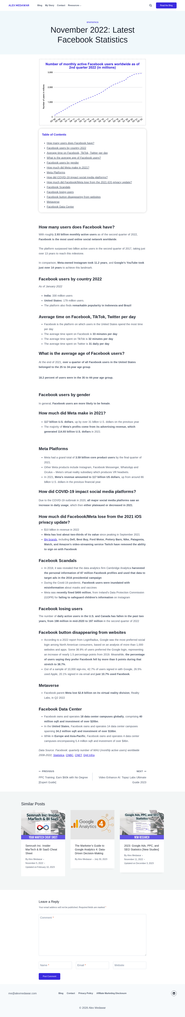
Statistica (58, 755)
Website (119, 965)
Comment (47, 917)
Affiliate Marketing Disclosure (111, 993)
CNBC (69, 755)
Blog (39, 5)
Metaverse (53, 201)
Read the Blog (166, 5)
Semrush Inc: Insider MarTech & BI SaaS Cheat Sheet (41, 849)
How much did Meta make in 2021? (68, 167)
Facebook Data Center (60, 206)
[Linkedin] (174, 993)
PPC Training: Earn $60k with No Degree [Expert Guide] (63, 777)
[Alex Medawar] (18, 5)
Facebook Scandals (58, 187)
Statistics (92, 22)
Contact (61, 5)
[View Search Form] (152, 5)
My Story (49, 5)
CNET (78, 755)
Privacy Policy (85, 993)
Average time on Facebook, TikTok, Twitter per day (77, 152)
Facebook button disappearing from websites (74, 196)
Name (44, 965)
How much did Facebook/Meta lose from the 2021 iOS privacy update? (89, 182)
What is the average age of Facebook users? (74, 157)
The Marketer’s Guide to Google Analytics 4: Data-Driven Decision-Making (90, 849)
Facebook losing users (60, 192)
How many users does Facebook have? (70, 143)
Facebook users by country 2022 (66, 147)
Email (81, 965)
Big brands (50, 539)
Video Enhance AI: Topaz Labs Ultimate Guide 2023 (122, 777)
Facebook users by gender (63, 162)
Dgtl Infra (89, 755)
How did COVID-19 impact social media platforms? (77, 177)
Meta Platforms (56, 172)
